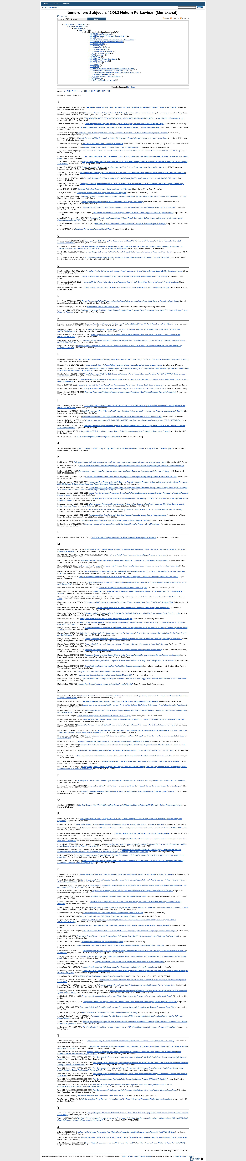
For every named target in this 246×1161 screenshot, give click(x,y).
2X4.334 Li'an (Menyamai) (99, 61)
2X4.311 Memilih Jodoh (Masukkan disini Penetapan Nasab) (112, 40)
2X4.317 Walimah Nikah (98, 49)
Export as (61, 19)
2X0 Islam (78, 28)
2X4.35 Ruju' (94, 67)
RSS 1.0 (175, 18)
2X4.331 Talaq (95, 57)
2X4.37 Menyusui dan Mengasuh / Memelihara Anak (109, 70)
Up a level (63, 17)
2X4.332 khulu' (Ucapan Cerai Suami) (103, 59)
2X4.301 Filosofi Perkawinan (100, 34)
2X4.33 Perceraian (96, 55)
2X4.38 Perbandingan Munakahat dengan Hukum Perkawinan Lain (114, 72)
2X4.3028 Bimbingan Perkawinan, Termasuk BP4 (108, 36)
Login (44, 7)
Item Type (131, 87)
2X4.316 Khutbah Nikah (98, 47)
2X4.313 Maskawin (97, 44)
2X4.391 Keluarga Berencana (100, 74)
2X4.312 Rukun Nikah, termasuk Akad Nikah (106, 42)
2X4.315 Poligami (96, 46)
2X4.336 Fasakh (96, 63)
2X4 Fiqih (82, 30)
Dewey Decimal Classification (75, 24)
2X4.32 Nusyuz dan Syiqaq (100, 53)
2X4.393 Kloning (96, 78)
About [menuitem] (55, 4)
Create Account (53, 7)
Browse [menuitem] (66, 4)
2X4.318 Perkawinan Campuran (101, 51)
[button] (96, 19)
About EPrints (179, 1156)
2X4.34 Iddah (94, 65)
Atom (166, 18)
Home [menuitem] (46, 4)
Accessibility (189, 1156)
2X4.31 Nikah (95, 38)
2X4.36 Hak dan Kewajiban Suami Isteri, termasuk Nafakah (112, 69)
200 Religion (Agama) (77, 26)
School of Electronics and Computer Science (135, 1156)
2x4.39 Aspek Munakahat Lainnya (102, 80)
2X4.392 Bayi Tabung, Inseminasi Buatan (105, 76)
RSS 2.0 (185, 18)
